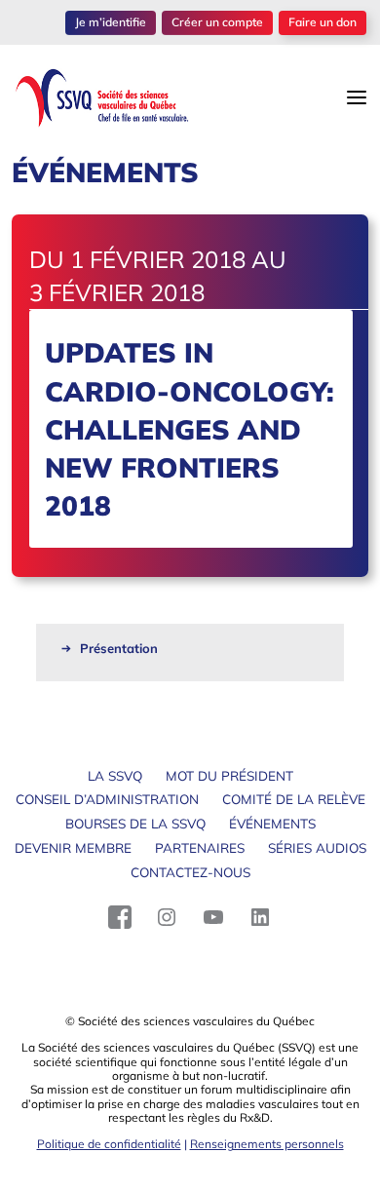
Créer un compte (217, 22)
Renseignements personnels (267, 1143)
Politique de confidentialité (109, 1143)
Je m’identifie (110, 22)
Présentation (119, 648)
